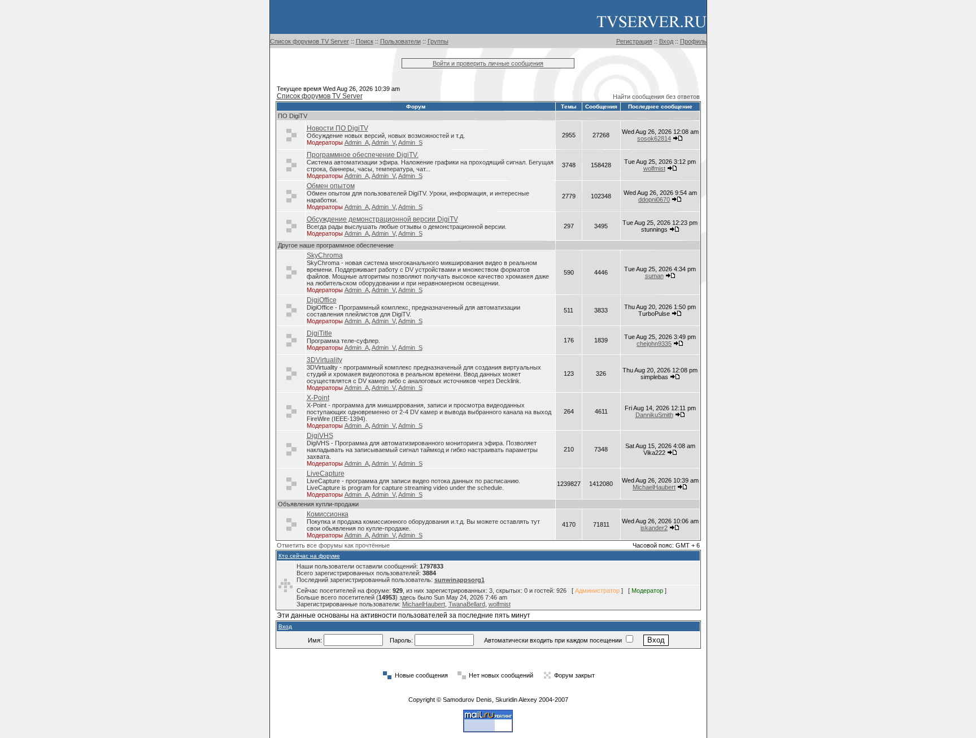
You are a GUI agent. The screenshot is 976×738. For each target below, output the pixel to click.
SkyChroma (325, 255)
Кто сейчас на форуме (309, 556)
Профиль (693, 41)
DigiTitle (319, 333)
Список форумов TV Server (309, 41)
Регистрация (634, 41)
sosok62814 (654, 138)
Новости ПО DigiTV (337, 128)
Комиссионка (327, 514)
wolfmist (654, 168)
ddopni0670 (654, 199)
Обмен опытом (331, 186)
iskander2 (654, 527)
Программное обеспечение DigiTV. (363, 155)
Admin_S (410, 142)
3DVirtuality (324, 360)
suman (654, 275)
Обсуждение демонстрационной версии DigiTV (382, 219)
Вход (666, 41)
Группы (438, 41)
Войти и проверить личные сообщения (488, 63)
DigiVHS (320, 436)
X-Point (318, 398)
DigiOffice (322, 300)
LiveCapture (326, 473)
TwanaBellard (466, 604)
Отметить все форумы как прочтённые (333, 545)
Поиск (364, 41)
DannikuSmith (654, 414)
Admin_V (383, 142)
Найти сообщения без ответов (656, 96)
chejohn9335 (654, 343)
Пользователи (400, 41)
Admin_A (357, 142)
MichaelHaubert (654, 487)
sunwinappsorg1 (459, 579)
